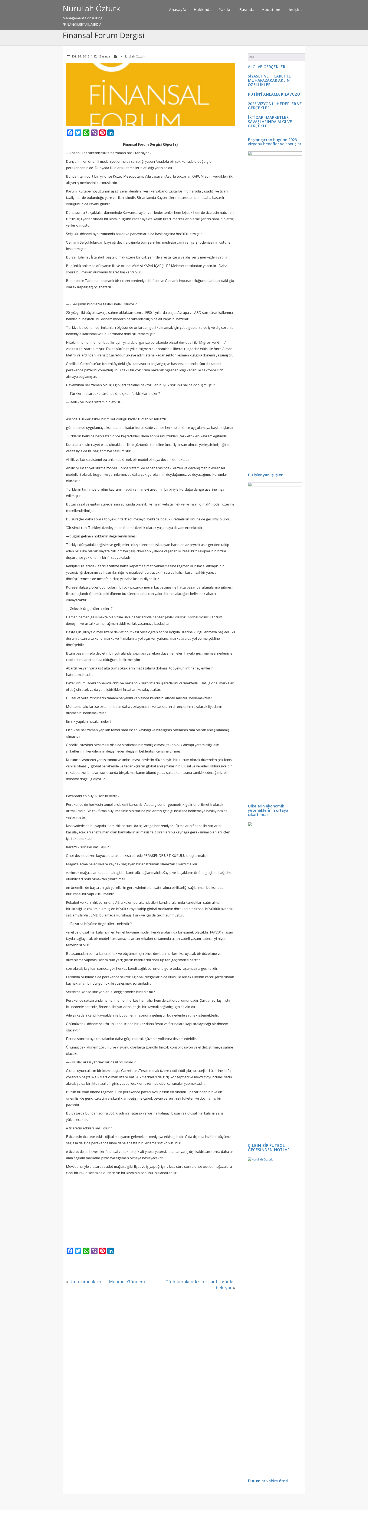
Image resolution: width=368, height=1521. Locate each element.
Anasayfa (178, 9)
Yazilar (225, 9)
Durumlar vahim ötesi (268, 1480)
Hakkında (203, 9)
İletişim (295, 9)
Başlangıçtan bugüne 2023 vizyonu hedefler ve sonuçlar (274, 141)
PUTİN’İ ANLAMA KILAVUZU (274, 94)
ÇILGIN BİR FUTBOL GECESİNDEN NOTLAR (269, 1147)
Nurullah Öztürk (91, 8)
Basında (247, 9)
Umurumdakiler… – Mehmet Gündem (107, 1281)
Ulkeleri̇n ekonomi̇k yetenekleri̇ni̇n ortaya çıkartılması (268, 810)
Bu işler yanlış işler (265, 474)
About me (271, 9)
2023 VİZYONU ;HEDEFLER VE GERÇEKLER (275, 106)
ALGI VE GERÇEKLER (266, 66)
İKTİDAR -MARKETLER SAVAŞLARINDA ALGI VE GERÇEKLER (270, 121)
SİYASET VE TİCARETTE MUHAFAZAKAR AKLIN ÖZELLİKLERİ (269, 80)
